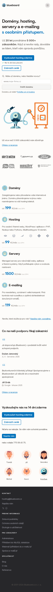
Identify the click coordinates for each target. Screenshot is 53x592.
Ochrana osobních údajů (13, 523)
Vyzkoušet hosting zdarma (18, 58)
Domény (14, 188)
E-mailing (15, 285)
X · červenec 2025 (11, 357)
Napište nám (8, 436)
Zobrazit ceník (11, 68)
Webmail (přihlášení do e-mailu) (16, 546)
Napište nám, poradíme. (40, 319)
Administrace (8, 538)
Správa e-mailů (8, 551)
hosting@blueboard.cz (12, 499)
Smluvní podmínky (10, 519)
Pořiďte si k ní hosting (26, 92)
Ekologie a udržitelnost (12, 527)
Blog (4, 561)
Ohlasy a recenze (10, 145)
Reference (6, 570)
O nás (4, 566)
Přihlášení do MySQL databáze (15, 542)
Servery (14, 253)
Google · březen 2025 (13, 385)
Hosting (14, 219)
